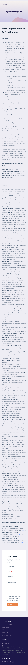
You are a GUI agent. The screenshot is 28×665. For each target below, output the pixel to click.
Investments (5, 627)
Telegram (17, 534)
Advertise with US (7, 625)
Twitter (21, 542)
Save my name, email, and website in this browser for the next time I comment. (14, 598)
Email (10, 571)
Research (5, 4)
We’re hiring (5, 632)
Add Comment (12, 582)
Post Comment (12, 605)
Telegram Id (11, 566)
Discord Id (10, 576)
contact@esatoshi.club (11, 646)
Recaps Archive (6, 635)
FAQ (3, 630)
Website (23, 530)
